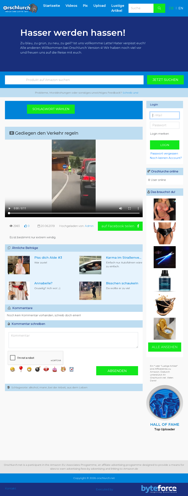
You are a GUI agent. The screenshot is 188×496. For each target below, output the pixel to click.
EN (180, 8)
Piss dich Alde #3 (48, 257)
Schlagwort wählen (50, 109)
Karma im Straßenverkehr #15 (130, 257)
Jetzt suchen (165, 80)
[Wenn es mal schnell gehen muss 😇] (164, 233)
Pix (85, 6)
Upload (99, 6)
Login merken (159, 133)
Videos (71, 6)
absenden (117, 371)
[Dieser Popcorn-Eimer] (164, 305)
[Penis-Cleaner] (164, 281)
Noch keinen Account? (164, 158)
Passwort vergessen (164, 153)
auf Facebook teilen (118, 226)
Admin (89, 226)
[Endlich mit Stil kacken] (164, 329)
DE (171, 8)
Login (164, 145)
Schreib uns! (130, 92)
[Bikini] (164, 209)
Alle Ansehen (165, 347)
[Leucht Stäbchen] (164, 257)
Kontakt (10, 488)
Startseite (53, 5)
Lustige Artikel (117, 8)
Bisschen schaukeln (122, 283)
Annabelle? (43, 283)
